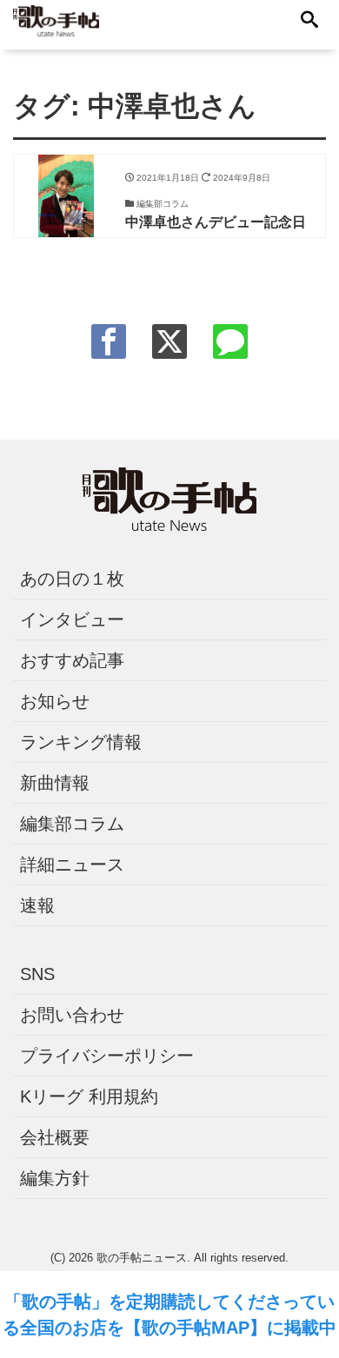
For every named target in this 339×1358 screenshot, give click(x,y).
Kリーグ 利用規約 (89, 1096)
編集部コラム (72, 823)
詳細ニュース (72, 864)
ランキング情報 (81, 742)
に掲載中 (301, 1327)
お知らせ (55, 701)
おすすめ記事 (72, 660)
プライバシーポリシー (107, 1055)
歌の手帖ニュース (141, 1257)
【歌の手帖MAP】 (195, 1327)
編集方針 (55, 1178)
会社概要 (55, 1137)
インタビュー (72, 619)
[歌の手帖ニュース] (56, 19)
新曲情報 (55, 782)
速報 (37, 905)
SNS (37, 974)
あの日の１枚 (72, 578)
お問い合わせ (72, 1014)
